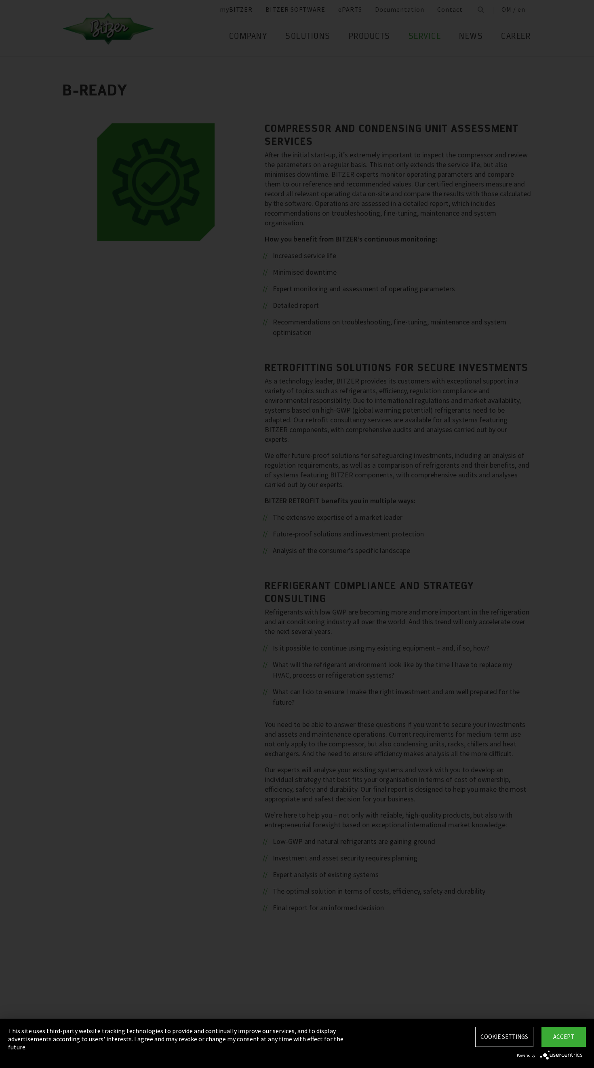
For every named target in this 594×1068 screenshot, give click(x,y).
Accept (563, 1036)
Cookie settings (504, 1036)
